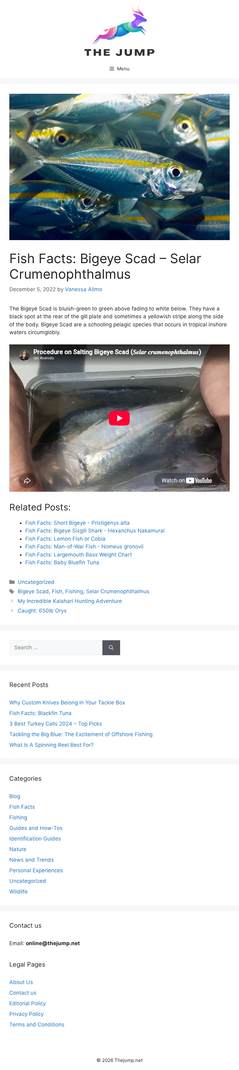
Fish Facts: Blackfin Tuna (40, 713)
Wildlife (18, 891)
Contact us (22, 993)
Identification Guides (35, 839)
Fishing (74, 591)
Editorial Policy (27, 1003)
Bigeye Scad (33, 591)
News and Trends (31, 860)
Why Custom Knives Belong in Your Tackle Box (67, 702)
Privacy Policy (26, 1014)
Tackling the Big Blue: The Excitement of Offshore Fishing (80, 734)
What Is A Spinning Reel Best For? (51, 745)
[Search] (111, 647)
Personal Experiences (36, 870)
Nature (17, 849)
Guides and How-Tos (36, 828)
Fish (57, 591)
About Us (21, 982)
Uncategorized (36, 582)
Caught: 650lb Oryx (42, 611)
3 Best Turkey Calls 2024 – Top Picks (55, 724)
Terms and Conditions (36, 1024)
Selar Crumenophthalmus (117, 591)
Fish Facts (22, 807)
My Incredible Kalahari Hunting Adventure (70, 601)
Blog (14, 796)
